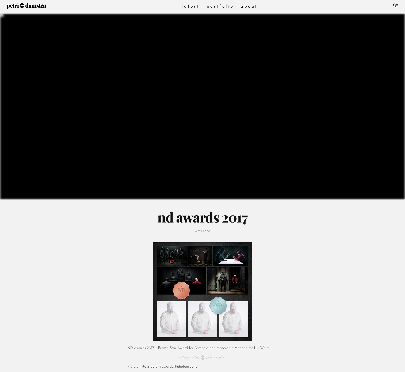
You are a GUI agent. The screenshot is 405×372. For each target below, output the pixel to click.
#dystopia (150, 366)
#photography (186, 366)
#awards (166, 366)
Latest (191, 7)
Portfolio (220, 7)
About (249, 7)
